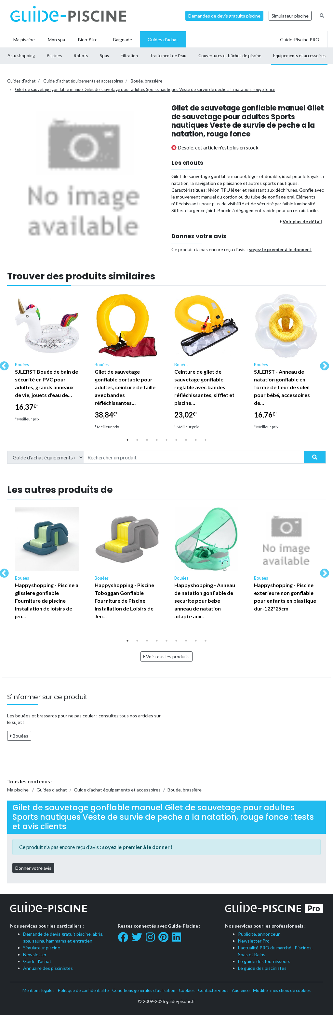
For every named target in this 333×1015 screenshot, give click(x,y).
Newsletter (35, 954)
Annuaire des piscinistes (48, 968)
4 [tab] (156, 440)
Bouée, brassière (146, 81)
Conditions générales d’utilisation (143, 990)
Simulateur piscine (290, 16)
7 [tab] (186, 440)
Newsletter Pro (254, 941)
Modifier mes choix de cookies (282, 990)
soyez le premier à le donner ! (280, 249)
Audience (240, 990)
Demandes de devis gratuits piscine (224, 16)
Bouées (20, 736)
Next (322, 364)
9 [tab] (205, 440)
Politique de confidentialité (83, 990)
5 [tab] (166, 440)
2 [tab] (137, 440)
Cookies (186, 990)
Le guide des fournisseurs (264, 961)
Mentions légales (38, 990)
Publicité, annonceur (259, 934)
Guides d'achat (21, 81)
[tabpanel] (47, 361)
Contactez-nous (213, 990)
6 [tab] (176, 440)
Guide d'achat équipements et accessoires (83, 81)
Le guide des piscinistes (262, 968)
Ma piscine (18, 789)
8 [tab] (196, 440)
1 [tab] (127, 440)
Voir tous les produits (167, 656)
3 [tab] (147, 440)
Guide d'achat (37, 961)
